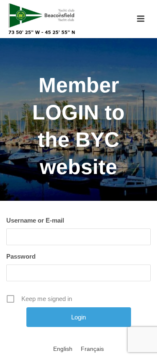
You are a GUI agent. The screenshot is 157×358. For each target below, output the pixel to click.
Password (21, 256)
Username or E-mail (35, 220)
